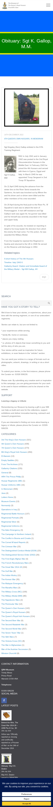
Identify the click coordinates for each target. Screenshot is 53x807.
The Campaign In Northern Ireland (16, 534)
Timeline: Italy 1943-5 (13, 262)
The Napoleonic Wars (10, 600)
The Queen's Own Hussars (13, 608)
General (4, 472)
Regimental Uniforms (10, 526)
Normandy (5, 505)
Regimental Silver (8, 522)
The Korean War (8, 579)
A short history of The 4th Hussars (18, 259)
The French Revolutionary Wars (15, 563)
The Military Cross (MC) (11, 592)
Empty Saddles (7, 460)
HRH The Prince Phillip (11, 477)
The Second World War (11, 629)
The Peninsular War (9, 604)
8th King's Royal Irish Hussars (14, 452)
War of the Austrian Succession (14, 649)
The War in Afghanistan (11, 645)
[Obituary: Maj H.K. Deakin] (6, 759)
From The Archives (9, 464)
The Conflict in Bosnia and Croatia (16, 538)
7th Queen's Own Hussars (12, 448)
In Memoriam (37, 139)
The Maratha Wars (9, 588)
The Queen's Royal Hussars (13, 612)
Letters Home (7, 497)
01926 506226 (7, 691)
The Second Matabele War (12, 624)
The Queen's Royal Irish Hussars (15, 616)
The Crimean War (9, 546)
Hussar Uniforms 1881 (11, 485)
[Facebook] (4, 700)
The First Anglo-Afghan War (13, 559)
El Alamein (5, 456)
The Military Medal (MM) (11, 596)
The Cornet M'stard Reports (13, 542)
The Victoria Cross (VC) (11, 641)
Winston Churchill (8, 653)
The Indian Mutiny (9, 575)
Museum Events (8, 501)
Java (3, 493)
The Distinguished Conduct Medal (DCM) (19, 550)
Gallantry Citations (9, 468)
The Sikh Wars (7, 637)
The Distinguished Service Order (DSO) (18, 555)
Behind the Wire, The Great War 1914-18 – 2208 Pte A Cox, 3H (9, 725)
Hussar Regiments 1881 (11, 481)
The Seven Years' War (11, 633)
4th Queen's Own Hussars (17, 139)
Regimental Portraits (10, 518)
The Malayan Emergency (12, 583)
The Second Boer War (10, 620)
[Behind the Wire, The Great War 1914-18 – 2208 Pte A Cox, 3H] (6, 715)
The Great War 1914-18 (11, 567)
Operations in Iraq (9, 509)
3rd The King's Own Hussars (13, 440)
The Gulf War (7, 571)
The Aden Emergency (10, 530)
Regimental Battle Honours (12, 514)
